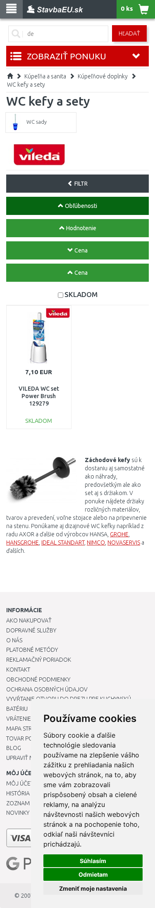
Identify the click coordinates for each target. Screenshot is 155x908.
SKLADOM (81, 294)
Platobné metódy (32, 649)
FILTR (80, 183)
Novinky (17, 812)
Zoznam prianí (27, 803)
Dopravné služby (31, 630)
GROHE (119, 534)
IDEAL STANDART (62, 542)
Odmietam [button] (93, 874)
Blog (13, 748)
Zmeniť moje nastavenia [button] (93, 888)
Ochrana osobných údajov (47, 689)
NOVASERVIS (123, 542)
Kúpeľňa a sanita (45, 76)
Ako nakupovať (29, 620)
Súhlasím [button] (93, 860)
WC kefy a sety (26, 84)
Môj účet (19, 783)
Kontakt (18, 669)
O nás (14, 640)
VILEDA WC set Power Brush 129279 (39, 396)
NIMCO (96, 542)
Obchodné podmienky (38, 679)
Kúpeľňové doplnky (103, 76)
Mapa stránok (26, 728)
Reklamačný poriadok (38, 659)
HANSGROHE (22, 542)
